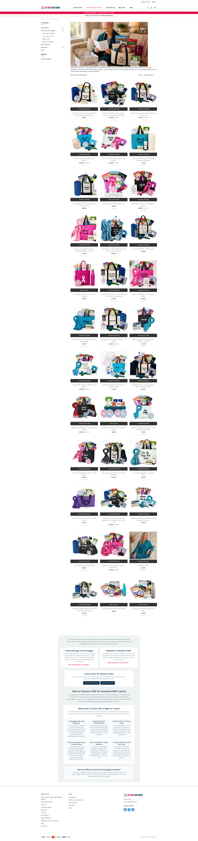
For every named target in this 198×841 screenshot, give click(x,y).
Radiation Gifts (46, 39)
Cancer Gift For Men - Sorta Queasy (84, 565)
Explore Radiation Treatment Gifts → (119, 662)
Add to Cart (84, 290)
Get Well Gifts (77, 7)
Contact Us (44, 826)
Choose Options (84, 109)
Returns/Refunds (46, 818)
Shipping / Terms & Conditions (50, 821)
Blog (42, 823)
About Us (43, 804)
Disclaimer (44, 810)
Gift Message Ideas (46, 802)
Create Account (145, 2)
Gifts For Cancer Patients (94, 7)
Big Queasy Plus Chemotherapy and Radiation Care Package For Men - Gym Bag (113, 520)
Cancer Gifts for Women (91, 683)
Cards (131, 7)
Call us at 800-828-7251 (130, 802)
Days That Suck (110, 7)
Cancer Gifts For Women (48, 33)
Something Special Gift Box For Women (113, 609)
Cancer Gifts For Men (47, 36)
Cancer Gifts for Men (107, 683)
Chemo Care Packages (48, 41)
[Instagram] (129, 809)
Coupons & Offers (46, 807)
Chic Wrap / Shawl (143, 565)
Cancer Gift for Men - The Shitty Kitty (143, 249)
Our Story (44, 813)
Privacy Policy (45, 815)
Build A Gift (121, 7)
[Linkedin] (132, 809)
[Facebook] (125, 809)
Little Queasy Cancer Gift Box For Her (114, 204)
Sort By (140, 75)
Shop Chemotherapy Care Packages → (79, 664)
